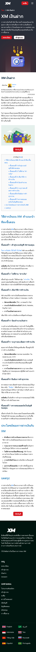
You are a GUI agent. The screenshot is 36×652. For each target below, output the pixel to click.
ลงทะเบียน (6, 37)
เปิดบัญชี (18, 150)
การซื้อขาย (5, 614)
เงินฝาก (3, 573)
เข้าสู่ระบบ (19, 37)
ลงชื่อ (25, 3)
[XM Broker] (7, 3)
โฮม (2, 10)
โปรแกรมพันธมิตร (7, 589)
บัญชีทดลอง (5, 606)
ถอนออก (4, 577)
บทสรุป (8, 208)
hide (20, 157)
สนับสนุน (4, 610)
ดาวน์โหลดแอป (6, 599)
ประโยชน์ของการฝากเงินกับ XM (17, 205)
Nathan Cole (14, 85)
